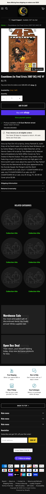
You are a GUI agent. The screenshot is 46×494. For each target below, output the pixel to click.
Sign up (33, 440)
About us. (12, 481)
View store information (10, 127)
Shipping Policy (8, 483)
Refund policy (20, 486)
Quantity (4, 94)
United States (22, 450)
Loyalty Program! (35, 483)
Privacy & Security (21, 483)
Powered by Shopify (23, 490)
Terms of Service (7, 486)
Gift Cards (30, 486)
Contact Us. (21, 481)
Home (3, 25)
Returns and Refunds (35, 481)
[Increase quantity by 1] (19, 98)
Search (4, 481)
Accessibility (40, 486)
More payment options (23, 117)
